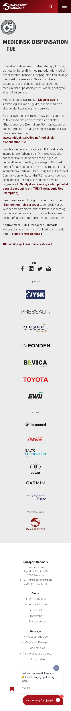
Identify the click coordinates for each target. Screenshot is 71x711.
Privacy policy (37, 621)
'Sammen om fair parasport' (22, 204)
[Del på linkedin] (31, 268)
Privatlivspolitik (37, 616)
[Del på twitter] (40, 268)
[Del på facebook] (22, 268)
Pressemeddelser (37, 636)
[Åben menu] (64, 6)
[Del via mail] (48, 268)
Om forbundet (37, 598)
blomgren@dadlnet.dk (27, 234)
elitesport (46, 244)
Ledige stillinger (37, 604)
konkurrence (31, 244)
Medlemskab (37, 648)
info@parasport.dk (40, 579)
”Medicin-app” (46, 99)
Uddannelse (37, 659)
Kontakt (37, 610)
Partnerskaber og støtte (37, 653)
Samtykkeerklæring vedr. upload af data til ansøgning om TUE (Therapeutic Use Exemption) (35, 189)
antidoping (15, 244)
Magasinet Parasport (37, 642)
